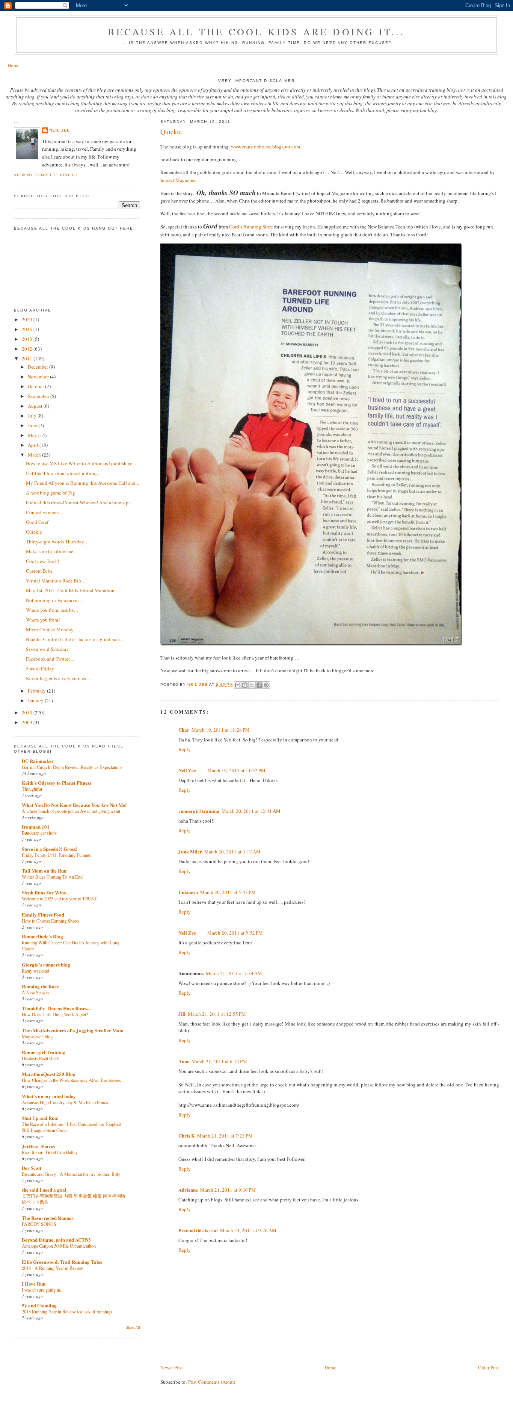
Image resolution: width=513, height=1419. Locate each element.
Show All (133, 1327)
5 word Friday (40, 668)
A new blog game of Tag (50, 492)
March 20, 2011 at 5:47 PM (228, 892)
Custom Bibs (39, 570)
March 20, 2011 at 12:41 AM (251, 811)
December (38, 366)
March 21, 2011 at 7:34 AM (234, 973)
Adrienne (188, 1189)
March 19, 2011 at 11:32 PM (236, 770)
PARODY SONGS (39, 1224)
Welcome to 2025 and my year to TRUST (59, 899)
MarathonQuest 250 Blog (48, 1073)
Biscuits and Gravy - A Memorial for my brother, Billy (71, 1174)
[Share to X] (252, 685)
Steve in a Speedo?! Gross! (49, 848)
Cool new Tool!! (42, 561)
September (39, 396)
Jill (182, 1013)
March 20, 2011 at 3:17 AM (232, 851)
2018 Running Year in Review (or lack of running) (67, 1312)
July (33, 415)
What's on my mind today (49, 1096)
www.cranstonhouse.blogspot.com (265, 146)
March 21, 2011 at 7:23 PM (225, 1135)
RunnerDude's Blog (42, 936)
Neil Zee (187, 770)
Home (14, 65)
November (39, 376)
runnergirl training (198, 810)
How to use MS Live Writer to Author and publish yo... (81, 463)
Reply (184, 749)
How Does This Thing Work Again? (55, 1014)
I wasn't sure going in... (42, 1290)
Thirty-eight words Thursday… (57, 541)
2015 (27, 329)
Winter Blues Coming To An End (52, 877)
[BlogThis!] (245, 685)
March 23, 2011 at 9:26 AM (248, 1230)
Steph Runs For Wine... (45, 892)
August (36, 405)
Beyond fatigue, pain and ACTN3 (56, 1239)
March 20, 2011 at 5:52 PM (235, 932)
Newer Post (171, 1367)
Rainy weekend (35, 971)
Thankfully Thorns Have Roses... (56, 1008)
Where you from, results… (52, 610)
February (37, 690)
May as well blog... (39, 1036)
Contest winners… (44, 512)
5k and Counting (39, 1305)
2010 (27, 712)
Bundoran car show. (39, 833)
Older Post (488, 1367)
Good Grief (37, 522)
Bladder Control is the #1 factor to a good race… (75, 639)
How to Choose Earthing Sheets (50, 921)
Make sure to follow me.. (50, 551)
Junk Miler (190, 851)
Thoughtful (32, 789)
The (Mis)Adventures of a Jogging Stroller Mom (73, 1030)
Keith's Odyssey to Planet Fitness (56, 782)
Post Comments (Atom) (211, 1381)
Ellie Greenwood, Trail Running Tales (62, 1261)
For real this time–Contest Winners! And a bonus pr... (79, 502)
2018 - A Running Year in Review (52, 1268)
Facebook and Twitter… (50, 658)
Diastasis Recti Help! (40, 1058)
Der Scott (31, 1167)
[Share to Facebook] (259, 685)
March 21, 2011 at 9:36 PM (228, 1189)
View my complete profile (46, 175)
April (33, 445)
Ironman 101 (36, 826)
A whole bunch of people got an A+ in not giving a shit (71, 811)
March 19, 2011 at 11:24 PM (221, 729)
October (36, 386)
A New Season (35, 992)
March (35, 454)
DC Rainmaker (38, 760)
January (36, 700)
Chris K (186, 1135)
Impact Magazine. (178, 180)
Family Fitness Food (43, 914)
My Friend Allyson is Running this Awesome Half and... (82, 483)
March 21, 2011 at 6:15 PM (219, 1061)
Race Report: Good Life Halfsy (50, 1152)
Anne (183, 1061)
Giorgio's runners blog (46, 964)
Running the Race (40, 986)
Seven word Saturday (47, 649)
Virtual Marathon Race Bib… (56, 580)
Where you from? (43, 619)
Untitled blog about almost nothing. (62, 473)
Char (183, 729)
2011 (27, 358)
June (33, 425)
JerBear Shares (38, 1146)
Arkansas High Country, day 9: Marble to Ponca (65, 1102)
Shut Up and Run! (40, 1117)
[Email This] (237, 685)
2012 (27, 348)
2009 (27, 722)
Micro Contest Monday (50, 629)
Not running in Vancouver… (55, 600)
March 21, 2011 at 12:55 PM (217, 1014)
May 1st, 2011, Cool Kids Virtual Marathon (70, 590)
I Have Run (33, 1283)
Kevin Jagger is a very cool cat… (59, 678)
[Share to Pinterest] (266, 685)
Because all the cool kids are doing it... (256, 31)
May (33, 435)
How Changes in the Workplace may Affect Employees (71, 1080)
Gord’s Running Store (251, 226)
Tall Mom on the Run (44, 870)
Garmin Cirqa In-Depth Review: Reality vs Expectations (72, 767)
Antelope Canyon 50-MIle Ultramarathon (59, 1246)
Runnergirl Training (43, 1052)
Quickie (34, 531)
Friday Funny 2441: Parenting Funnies (56, 855)
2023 (27, 319)
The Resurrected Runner (48, 1217)
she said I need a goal (44, 1189)
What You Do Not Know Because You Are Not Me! (74, 804)
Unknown (188, 892)
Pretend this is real (198, 1230)
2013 (27, 339)
